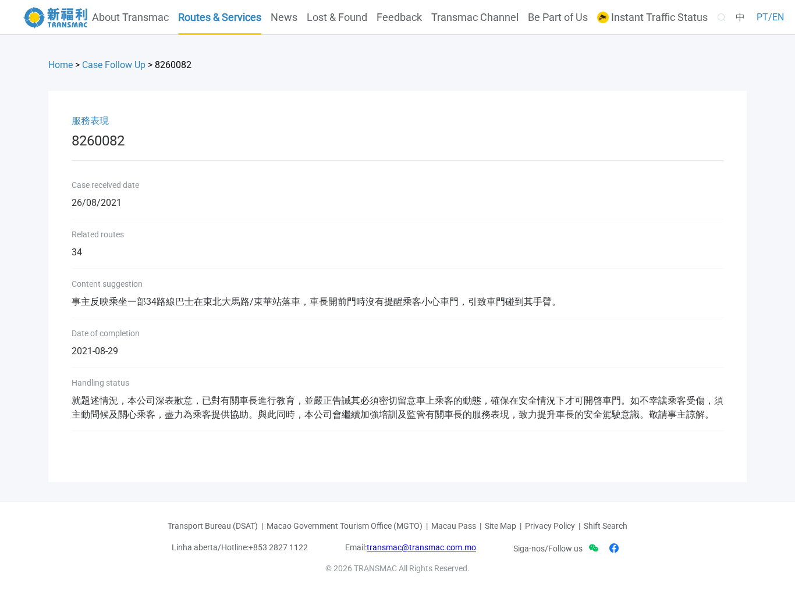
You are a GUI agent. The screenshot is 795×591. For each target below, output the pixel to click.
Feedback (399, 17)
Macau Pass (453, 526)
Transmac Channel (475, 17)
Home (60, 64)
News (284, 17)
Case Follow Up (113, 64)
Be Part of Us (558, 17)
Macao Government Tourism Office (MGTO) (345, 526)
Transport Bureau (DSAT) (213, 526)
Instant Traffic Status (658, 17)
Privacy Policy (550, 526)
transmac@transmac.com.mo (421, 547)
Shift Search (605, 526)
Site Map (500, 526)
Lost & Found (337, 17)
